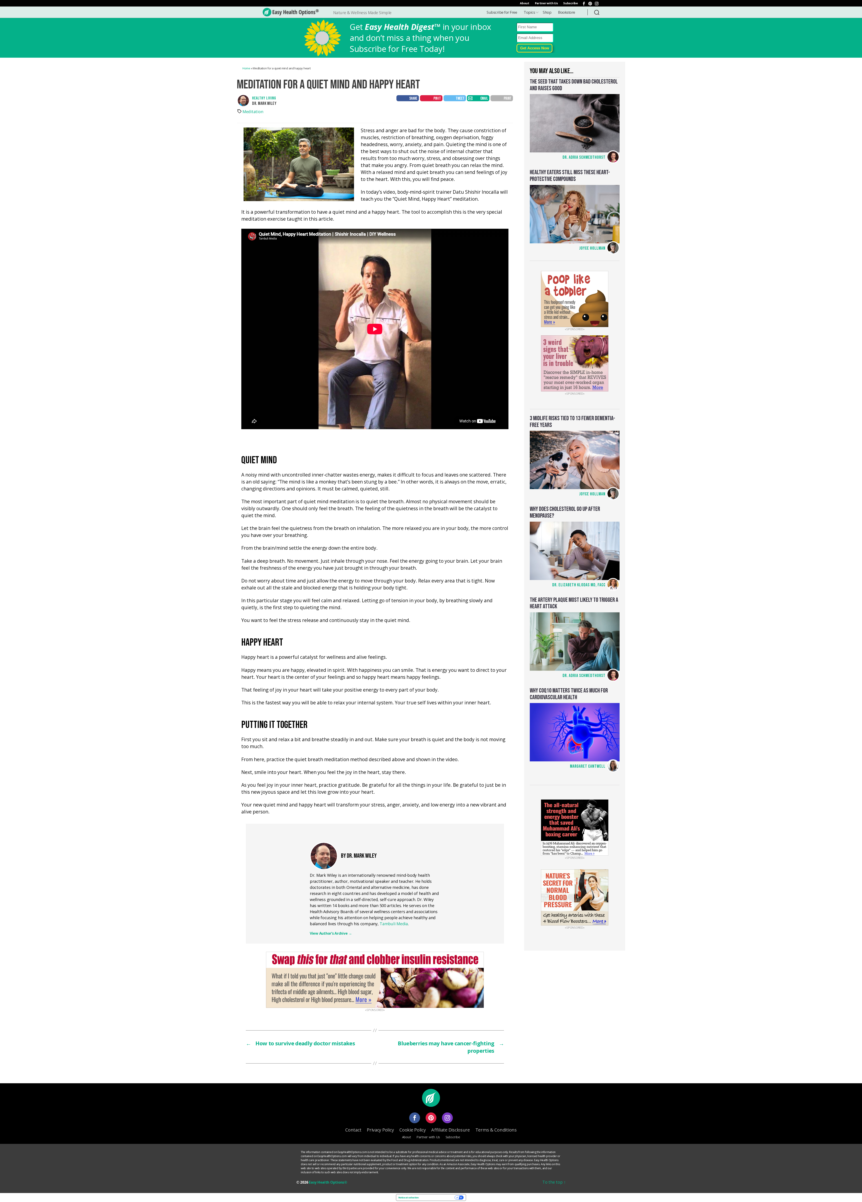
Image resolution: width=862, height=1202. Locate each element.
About (524, 3)
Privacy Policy (380, 1130)
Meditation (252, 111)
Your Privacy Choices (438, 1197)
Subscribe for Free (502, 12)
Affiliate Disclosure (450, 1130)
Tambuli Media (394, 923)
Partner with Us (546, 3)
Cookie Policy (412, 1130)
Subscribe (570, 3)
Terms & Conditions (496, 1130)
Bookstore (566, 12)
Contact (353, 1130)
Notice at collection (408, 1197)
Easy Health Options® (328, 1182)
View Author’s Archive (331, 933)
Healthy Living (264, 98)
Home (246, 68)
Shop (547, 12)
